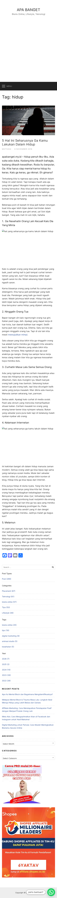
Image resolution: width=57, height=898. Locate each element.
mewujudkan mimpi (17, 334)
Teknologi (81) (8, 596)
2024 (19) (6, 670)
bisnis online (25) (9, 625)
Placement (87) (8, 591)
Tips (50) (6, 607)
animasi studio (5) (9, 641)
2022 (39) (6, 680)
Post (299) (6, 579)
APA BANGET (28, 10)
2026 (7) (5, 659)
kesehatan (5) (8, 647)
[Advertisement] (28, 45)
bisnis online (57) (9, 602)
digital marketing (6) (11, 636)
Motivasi (6, 149)
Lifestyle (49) (8, 613)
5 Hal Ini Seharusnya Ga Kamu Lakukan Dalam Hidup (25, 142)
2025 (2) (5, 664)
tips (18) (5, 630)
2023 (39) (6, 675)
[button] (51, 892)
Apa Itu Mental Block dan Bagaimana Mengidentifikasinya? (27, 694)
